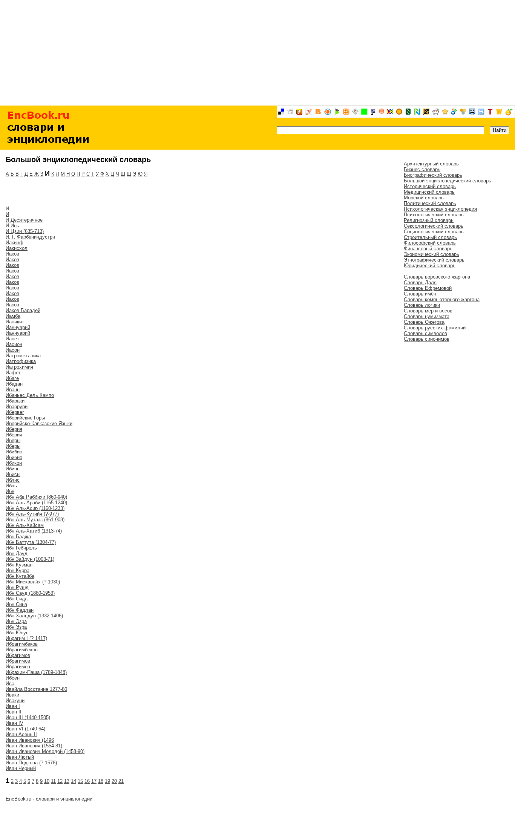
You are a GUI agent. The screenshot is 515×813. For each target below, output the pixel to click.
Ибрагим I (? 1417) (26, 638)
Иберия (14, 429)
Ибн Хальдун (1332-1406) (34, 616)
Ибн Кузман (19, 565)
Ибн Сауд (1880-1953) (30, 593)
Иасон (13, 350)
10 (46, 781)
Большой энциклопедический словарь (447, 181)
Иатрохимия (19, 367)
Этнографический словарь (434, 260)
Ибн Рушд (17, 587)
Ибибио (14, 452)
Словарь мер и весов (428, 311)
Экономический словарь (431, 254)
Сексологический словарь (433, 226)
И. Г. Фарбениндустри (30, 237)
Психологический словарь (434, 214)
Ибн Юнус (17, 632)
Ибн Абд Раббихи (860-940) (36, 497)
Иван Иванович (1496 (30, 740)
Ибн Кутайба (20, 576)
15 (80, 781)
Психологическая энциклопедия (440, 209)
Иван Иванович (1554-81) (34, 746)
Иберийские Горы (25, 418)
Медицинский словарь (429, 192)
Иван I (13, 706)
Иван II (13, 712)
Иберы (13, 440)
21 (121, 781)
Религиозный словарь (429, 220)
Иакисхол (17, 248)
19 (107, 781)
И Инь (12, 225)
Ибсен (13, 678)
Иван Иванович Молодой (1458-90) (45, 751)
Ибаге (12, 378)
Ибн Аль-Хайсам (25, 525)
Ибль (11, 485)
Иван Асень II (21, 734)
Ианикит (15, 322)
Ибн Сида (17, 599)
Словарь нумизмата (426, 316)
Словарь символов (425, 333)
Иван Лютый (20, 757)
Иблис (13, 480)
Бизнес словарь (422, 169)
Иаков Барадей (23, 310)
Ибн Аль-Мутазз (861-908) (35, 519)
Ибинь (13, 469)
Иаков (12, 254)
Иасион (14, 344)
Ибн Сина (16, 604)
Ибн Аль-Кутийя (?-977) (32, 514)
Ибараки (15, 401)
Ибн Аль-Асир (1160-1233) (35, 508)
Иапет (12, 338)
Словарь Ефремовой (428, 288)
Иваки (12, 695)
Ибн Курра (17, 570)
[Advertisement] (257, 53)
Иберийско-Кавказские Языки (39, 423)
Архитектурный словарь (431, 164)
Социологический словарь (434, 231)
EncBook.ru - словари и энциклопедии (49, 799)
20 (114, 781)
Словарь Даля (420, 282)
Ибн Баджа (18, 536)
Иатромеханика (23, 355)
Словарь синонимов (426, 339)
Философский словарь (430, 243)
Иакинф (14, 242)
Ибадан (14, 384)
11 (53, 781)
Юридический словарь (429, 265)
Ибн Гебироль (21, 548)
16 (87, 781)
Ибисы (13, 474)
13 (66, 781)
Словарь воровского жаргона (437, 277)
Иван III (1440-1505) (28, 717)
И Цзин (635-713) (25, 231)
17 (94, 781)
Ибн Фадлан (20, 610)
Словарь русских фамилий (435, 328)
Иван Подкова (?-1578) (31, 763)
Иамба (13, 316)
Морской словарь (424, 198)
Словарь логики (422, 305)
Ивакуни (15, 700)
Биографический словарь (433, 175)
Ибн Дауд (17, 553)
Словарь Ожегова (424, 322)
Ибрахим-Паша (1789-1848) (36, 672)
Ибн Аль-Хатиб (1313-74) (34, 531)
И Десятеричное (24, 220)
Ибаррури (17, 406)
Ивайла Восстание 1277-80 (36, 689)
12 (60, 781)
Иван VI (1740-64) (25, 729)
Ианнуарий (18, 327)
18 (100, 781)
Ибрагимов (18, 655)
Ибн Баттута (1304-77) (31, 542)
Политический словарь (430, 203)
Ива (10, 683)
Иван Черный (21, 768)
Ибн (10, 491)
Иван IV (14, 723)
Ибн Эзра (16, 621)
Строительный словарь (430, 237)
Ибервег (15, 412)
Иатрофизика (21, 361)
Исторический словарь (430, 186)
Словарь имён (420, 294)
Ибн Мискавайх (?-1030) (33, 582)
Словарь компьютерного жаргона (442, 299)
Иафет (13, 372)
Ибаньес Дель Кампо (30, 395)
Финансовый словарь (428, 248)
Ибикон (14, 463)
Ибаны (13, 389)
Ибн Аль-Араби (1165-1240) (36, 502)
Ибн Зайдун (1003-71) (30, 559)
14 (73, 781)
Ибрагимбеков (22, 644)
